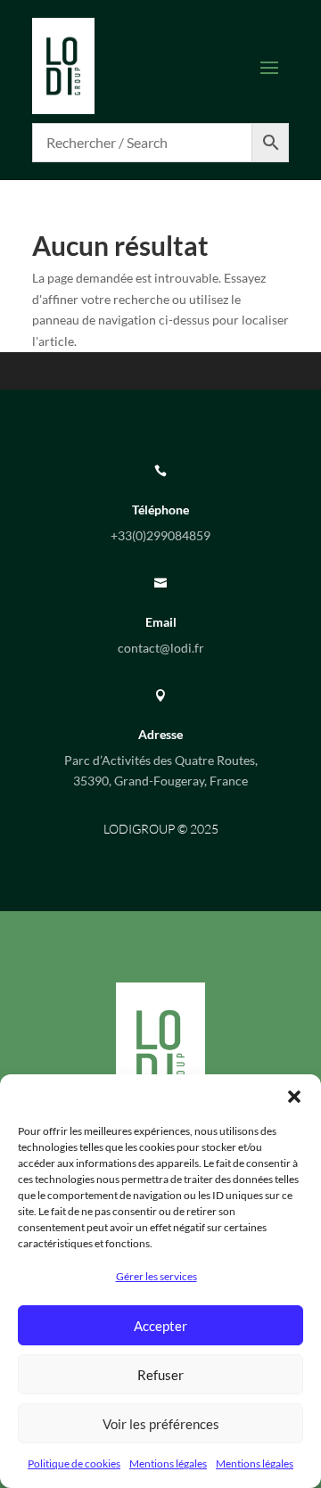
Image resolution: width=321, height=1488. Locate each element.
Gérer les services (156, 1276)
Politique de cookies (74, 1463)
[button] (294, 1097)
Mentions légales (168, 1463)
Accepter (160, 1326)
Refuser (160, 1375)
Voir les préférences (161, 1424)
